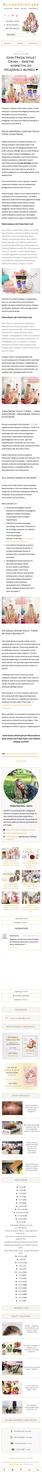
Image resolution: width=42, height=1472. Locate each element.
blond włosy (15, 753)
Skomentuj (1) (21, 761)
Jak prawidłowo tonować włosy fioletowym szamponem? (18, 705)
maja (21, 1259)
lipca (21, 1222)
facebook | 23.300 (22, 1431)
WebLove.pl (28, 1464)
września (21, 1215)
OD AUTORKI (8, 8)
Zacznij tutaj (12, 21)
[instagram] (9, 16)
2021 (21, 1200)
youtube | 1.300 (23, 1449)
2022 (21, 1196)
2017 (20, 1281)
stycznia (21, 1272)
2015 (20, 1288)
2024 (21, 1190)
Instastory (10, 839)
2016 (20, 1285)
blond (8, 753)
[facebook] (5, 16)
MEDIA (16, 8)
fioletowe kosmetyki (10, 756)
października (21, 1212)
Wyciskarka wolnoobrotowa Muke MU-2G (32, 1407)
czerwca (21, 1256)
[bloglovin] (13, 16)
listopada (21, 1209)
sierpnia (21, 1219)
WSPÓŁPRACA (33, 8)
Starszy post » (21, 922)
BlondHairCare (21, 4)
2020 (21, 1203)
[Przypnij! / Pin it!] (21, 1470)
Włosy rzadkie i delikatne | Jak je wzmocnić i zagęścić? (32, 1108)
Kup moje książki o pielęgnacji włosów (20, 830)
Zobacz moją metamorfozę (16, 833)
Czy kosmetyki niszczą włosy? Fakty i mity (31, 1388)
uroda (20, 43)
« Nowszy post (21, 918)
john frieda (22, 756)
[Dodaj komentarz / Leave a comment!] (38, 1470)
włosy (7, 43)
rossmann (30, 756)
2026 (21, 1187)
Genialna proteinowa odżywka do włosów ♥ (21, 1242)
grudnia (21, 1206)
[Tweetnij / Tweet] (12, 1470)
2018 (21, 1278)
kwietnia (21, 1262)
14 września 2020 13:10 (30, 936)
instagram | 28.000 (23, 1437)
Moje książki (12, 25)
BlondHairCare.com (25, 1462)
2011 (21, 1301)
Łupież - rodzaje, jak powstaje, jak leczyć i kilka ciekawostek (32, 1329)
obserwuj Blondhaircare (20, 1018)
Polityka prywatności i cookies (21, 1458)
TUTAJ (32, 424)
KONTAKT (23, 8)
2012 (20, 1297)
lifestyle (33, 43)
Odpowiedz (14, 948)
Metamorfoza (12, 28)
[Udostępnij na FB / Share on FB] (4, 1470)
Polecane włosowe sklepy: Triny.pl (32, 1368)
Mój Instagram (11, 836)
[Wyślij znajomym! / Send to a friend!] (29, 1470)
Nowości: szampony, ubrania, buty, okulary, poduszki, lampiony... (32, 1348)
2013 (20, 1294)
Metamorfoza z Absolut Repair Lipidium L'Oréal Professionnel (31, 1167)
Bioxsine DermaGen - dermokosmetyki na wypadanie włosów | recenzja (32, 1128)
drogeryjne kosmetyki (29, 753)
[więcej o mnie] (21, 803)
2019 (21, 1275)
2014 (20, 1291)
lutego (21, 1269)
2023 (21, 1193)
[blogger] (17, 16)
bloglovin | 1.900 (23, 1443)
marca (21, 1266)
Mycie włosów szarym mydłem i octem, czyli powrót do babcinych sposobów (31, 1147)
